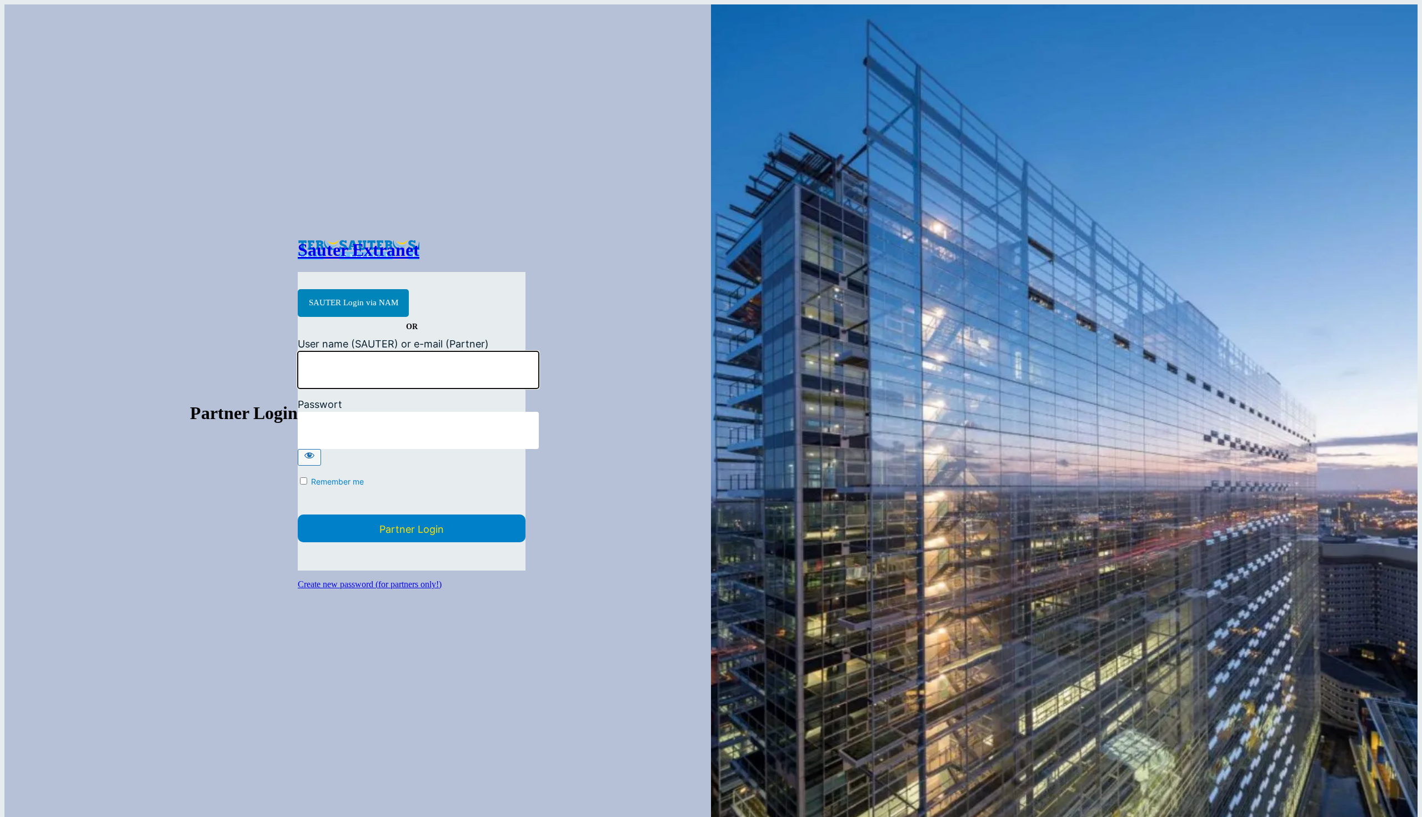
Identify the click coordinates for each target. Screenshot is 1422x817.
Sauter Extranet (358, 250)
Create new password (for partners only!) (370, 584)
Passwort (320, 404)
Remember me (337, 481)
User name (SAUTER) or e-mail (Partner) (393, 344)
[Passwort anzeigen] (309, 457)
